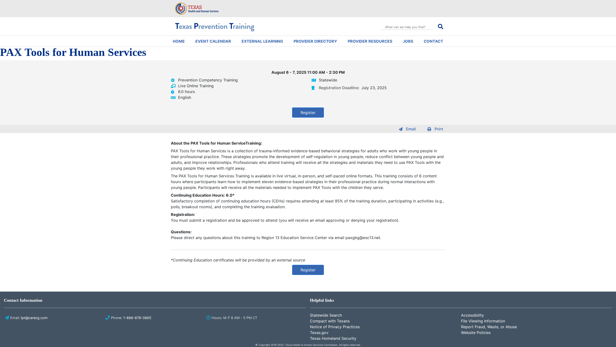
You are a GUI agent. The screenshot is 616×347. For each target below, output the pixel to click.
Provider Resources (370, 41)
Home (179, 41)
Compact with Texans (330, 321)
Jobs (408, 41)
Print (439, 129)
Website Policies (476, 332)
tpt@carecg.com (34, 318)
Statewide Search (326, 315)
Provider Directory (315, 41)
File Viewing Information (483, 321)
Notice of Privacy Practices (335, 326)
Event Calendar (213, 41)
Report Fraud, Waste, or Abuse (489, 326)
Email (411, 129)
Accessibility (472, 315)
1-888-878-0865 (137, 318)
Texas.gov (319, 332)
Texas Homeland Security (333, 338)
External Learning (262, 41)
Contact (433, 41)
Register (308, 112)
